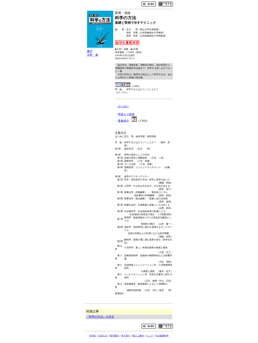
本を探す (125, 335)
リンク (149, 335)
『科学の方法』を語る (100, 316)
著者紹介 (123, 120)
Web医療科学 (162, 335)
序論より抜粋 (126, 114)
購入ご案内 (138, 335)
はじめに (123, 106)
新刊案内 (114, 335)
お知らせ (102, 335)
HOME (92, 335)
